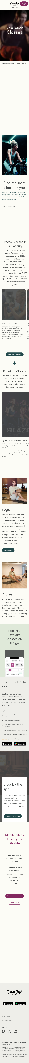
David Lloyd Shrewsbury (8, 63)
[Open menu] (2, 3)
